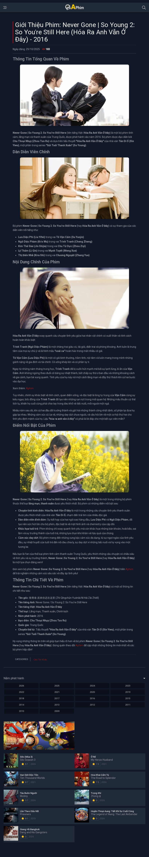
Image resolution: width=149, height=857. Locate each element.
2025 (56, 685)
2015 (127, 698)
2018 (21, 698)
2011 (127, 704)
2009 (56, 711)
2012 (92, 704)
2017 (56, 698)
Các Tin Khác (40, 659)
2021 (56, 692)
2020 (92, 692)
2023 (127, 685)
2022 (21, 692)
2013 (56, 704)
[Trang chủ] (74, 9)
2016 (92, 698)
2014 (21, 704)
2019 (127, 692)
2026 (21, 685)
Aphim (30, 388)
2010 (21, 711)
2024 (92, 685)
